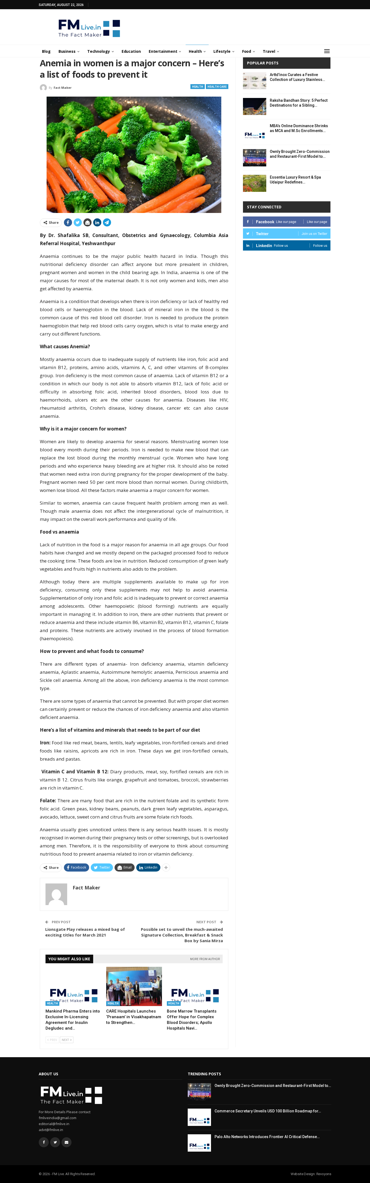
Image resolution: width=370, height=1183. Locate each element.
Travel (269, 51)
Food (246, 51)
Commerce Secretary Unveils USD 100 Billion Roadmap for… (268, 1111)
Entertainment (163, 51)
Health (195, 51)
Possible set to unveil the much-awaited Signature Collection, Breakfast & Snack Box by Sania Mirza (182, 934)
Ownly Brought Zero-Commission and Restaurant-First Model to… (273, 1085)
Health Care (217, 86)
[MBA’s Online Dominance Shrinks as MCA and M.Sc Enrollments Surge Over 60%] (254, 132)
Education (131, 51)
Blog (46, 51)
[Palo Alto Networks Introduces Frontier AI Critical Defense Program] (199, 1143)
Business (67, 51)
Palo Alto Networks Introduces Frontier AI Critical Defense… (267, 1137)
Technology (98, 51)
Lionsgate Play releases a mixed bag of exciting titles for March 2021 (85, 932)
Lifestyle (222, 51)
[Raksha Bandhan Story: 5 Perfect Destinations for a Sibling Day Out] (254, 106)
